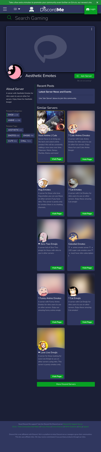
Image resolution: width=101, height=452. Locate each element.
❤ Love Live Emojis (47, 352)
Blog (80, 427)
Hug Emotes (44, 189)
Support (86, 427)
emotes (13, 135)
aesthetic (15, 130)
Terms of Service (57, 427)
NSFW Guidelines (71, 427)
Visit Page (56, 159)
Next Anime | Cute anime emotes (47, 137)
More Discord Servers (66, 384)
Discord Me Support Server (73, 424)
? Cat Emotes (75, 189)
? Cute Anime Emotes (79, 135)
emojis (28, 135)
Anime (14, 120)
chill (26, 141)
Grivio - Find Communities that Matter (25, 427)
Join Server (86, 75)
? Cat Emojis (74, 298)
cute (12, 141)
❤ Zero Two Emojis (48, 243)
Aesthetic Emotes (40, 75)
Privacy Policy (45, 427)
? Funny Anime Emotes (49, 298)
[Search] (9, 17)
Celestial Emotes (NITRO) (76, 245)
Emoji (13, 114)
